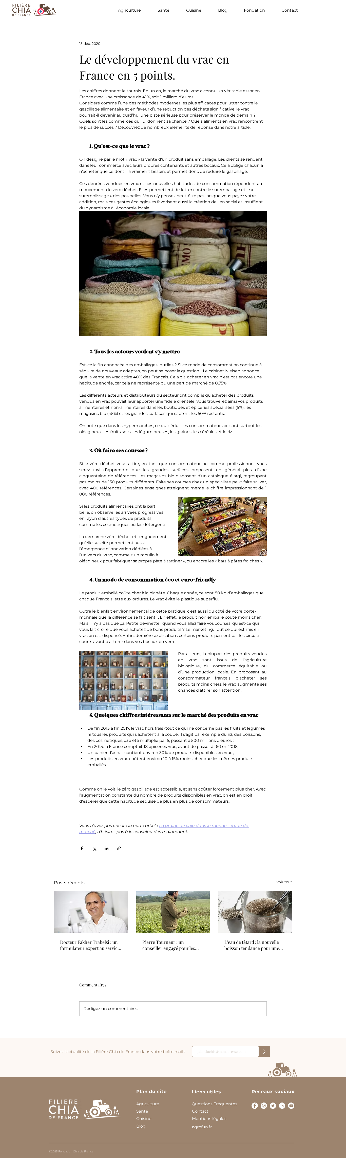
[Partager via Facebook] (81, 848)
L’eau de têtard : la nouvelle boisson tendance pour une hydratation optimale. (251, 945)
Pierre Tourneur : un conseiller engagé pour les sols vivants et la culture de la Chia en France (171, 945)
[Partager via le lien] (119, 848)
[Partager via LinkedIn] (106, 848)
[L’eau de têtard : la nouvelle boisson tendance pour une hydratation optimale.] (255, 912)
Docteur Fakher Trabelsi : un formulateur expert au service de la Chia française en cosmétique (90, 945)
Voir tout (284, 882)
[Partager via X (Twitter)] (94, 848)
